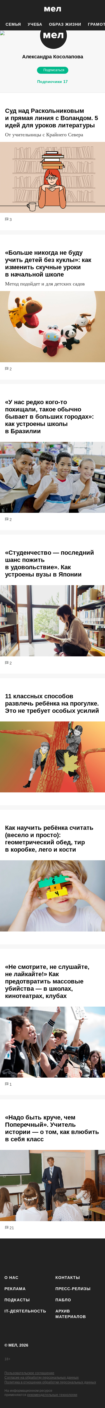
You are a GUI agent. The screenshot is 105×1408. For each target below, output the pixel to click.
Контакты (67, 1277)
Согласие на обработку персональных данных (41, 1378)
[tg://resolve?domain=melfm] (10, 1256)
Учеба (35, 24)
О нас (11, 1277)
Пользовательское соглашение (29, 1373)
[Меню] (96, 9)
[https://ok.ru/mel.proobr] (93, 1256)
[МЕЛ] (52, 9)
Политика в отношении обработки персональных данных (50, 1382)
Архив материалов (70, 1314)
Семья (13, 24)
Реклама (15, 1289)
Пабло (63, 1300)
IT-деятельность (25, 1311)
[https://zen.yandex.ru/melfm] (27, 1256)
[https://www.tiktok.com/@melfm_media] (60, 1256)
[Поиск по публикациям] (8, 9)
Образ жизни (65, 24)
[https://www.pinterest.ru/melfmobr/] (77, 1256)
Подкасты (17, 1300)
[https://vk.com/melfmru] (44, 1256)
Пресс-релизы (73, 1289)
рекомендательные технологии (52, 1395)
